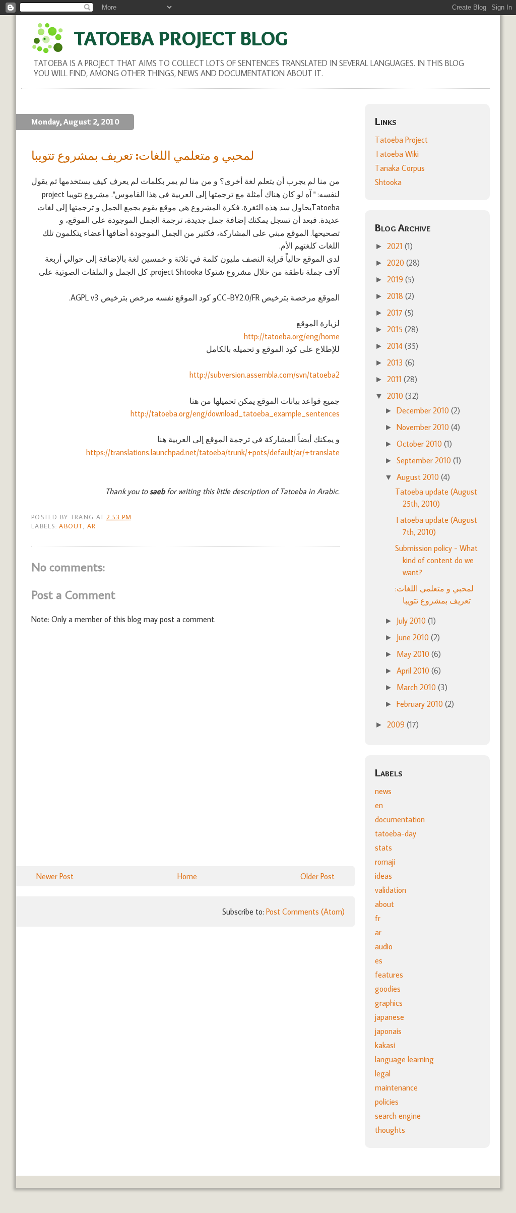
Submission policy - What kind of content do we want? (436, 560)
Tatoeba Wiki (397, 154)
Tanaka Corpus (400, 168)
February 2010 (421, 704)
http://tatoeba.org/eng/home (292, 336)
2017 (396, 313)
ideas (383, 876)
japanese (389, 1017)
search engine (398, 1116)
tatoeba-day (395, 833)
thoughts (390, 1130)
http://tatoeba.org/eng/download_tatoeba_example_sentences (235, 413)
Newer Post (55, 876)
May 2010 (414, 654)
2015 (396, 329)
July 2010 (412, 621)
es (378, 960)
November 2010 (424, 427)
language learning (404, 1059)
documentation (400, 819)
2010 (396, 396)
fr (377, 918)
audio (384, 946)
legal (383, 1073)
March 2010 (417, 687)
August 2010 (419, 477)
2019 (396, 279)
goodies (388, 989)
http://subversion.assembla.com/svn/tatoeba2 (264, 375)
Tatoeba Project (401, 140)
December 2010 (424, 410)
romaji (385, 862)
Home (187, 876)
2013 (396, 362)
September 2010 (425, 460)
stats (383, 847)
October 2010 (420, 444)
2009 (397, 724)
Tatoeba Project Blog (181, 38)
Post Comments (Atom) (305, 911)
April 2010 (414, 670)
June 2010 (414, 637)
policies (387, 1102)
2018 (396, 296)
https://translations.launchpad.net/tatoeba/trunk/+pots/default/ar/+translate (213, 452)
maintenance (396, 1087)
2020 (396, 263)
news (383, 791)
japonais (388, 1031)
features (389, 974)
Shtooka (388, 182)
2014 (396, 346)
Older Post (317, 876)
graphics (389, 1003)
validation (390, 890)
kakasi (385, 1045)
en (379, 805)
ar (91, 526)
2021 (396, 246)
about (71, 526)
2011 (395, 379)
